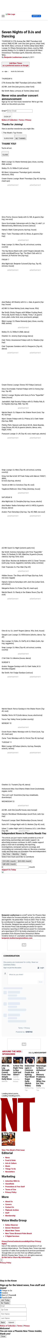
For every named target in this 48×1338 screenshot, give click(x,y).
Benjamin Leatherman (13, 57)
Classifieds (9, 1184)
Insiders (5, 1293)
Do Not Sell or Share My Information (16, 1257)
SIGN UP (7, 117)
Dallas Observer (11, 1225)
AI (30, 1241)
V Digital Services (12, 1236)
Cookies (16, 1241)
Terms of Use (10, 1189)
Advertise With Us (12, 1181)
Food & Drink (10, 1160)
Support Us (36, 16)
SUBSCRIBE (8, 138)
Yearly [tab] (23, 854)
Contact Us (9, 1207)
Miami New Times (12, 1231)
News (7, 1158)
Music (7, 1166)
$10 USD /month (9, 861)
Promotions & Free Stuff (15, 1187)
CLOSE (5, 155)
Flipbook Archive (12, 1210)
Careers (8, 1204)
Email (4, 111)
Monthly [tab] (15, 854)
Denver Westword (12, 1228)
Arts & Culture (11, 1163)
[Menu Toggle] (3, 16)
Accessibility (24, 1241)
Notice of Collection (9, 120)
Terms (21, 120)
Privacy (28, 120)
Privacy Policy (10, 1192)
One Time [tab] (6, 854)
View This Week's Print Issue (13, 1150)
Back (3, 1322)
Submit (11, 1322)
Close (3, 1336)
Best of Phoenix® (9, 1295)
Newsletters (10, 1172)
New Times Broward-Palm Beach (18, 1233)
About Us (9, 1202)
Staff (7, 1213)
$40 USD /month (9, 864)
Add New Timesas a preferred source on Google (16, 64)
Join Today (5, 1300)
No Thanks (5, 1303)
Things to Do (7, 1291)
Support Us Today (9, 870)
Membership (10, 1216)
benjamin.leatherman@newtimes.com (17, 938)
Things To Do (10, 1169)
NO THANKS (20, 138)
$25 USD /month (24, 861)
